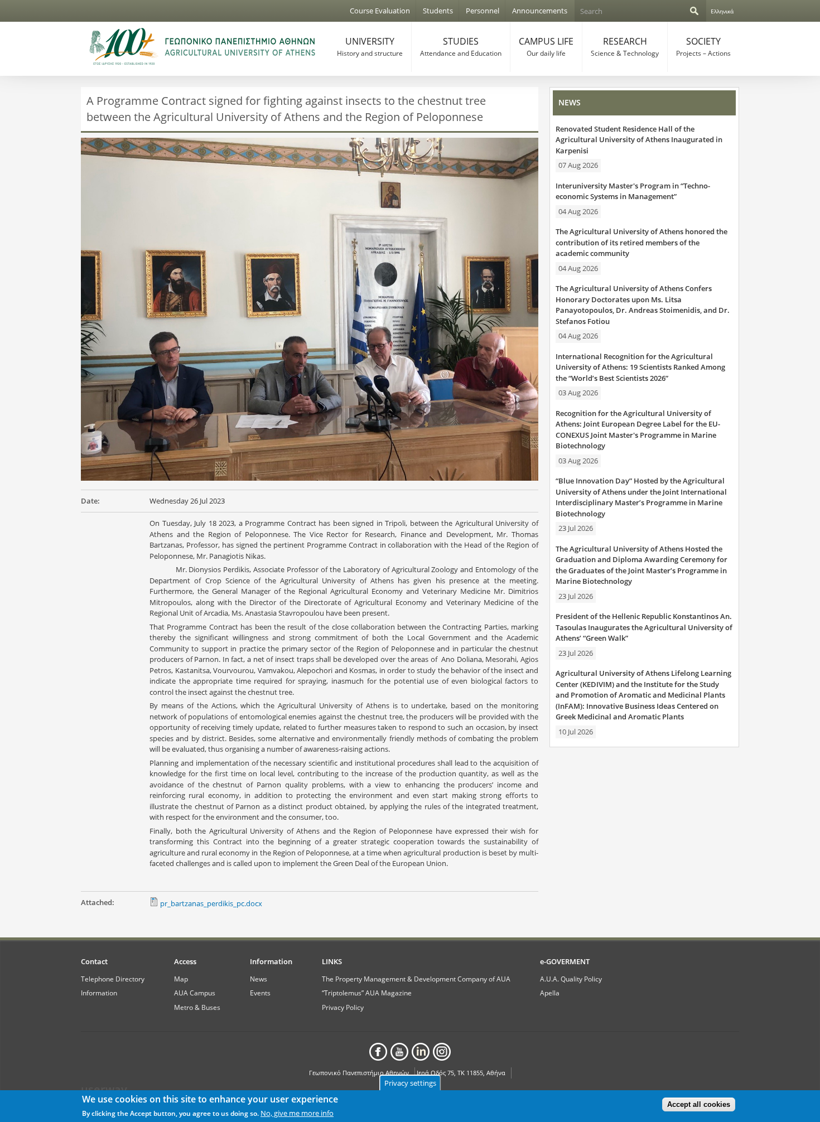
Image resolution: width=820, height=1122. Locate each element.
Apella (549, 992)
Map (181, 978)
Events (260, 992)
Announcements (539, 11)
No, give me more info (297, 1113)
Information (99, 992)
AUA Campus (194, 992)
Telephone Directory (112, 978)
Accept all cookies (698, 1104)
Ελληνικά (722, 11)
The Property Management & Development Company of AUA (416, 978)
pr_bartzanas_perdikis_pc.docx (211, 903)
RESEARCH (625, 46)
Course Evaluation (380, 11)
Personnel (482, 11)
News (258, 978)
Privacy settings (410, 1083)
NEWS (569, 102)
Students (438, 11)
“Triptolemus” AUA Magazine (367, 992)
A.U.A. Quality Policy (571, 978)
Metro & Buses (197, 1007)
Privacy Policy (343, 1007)
